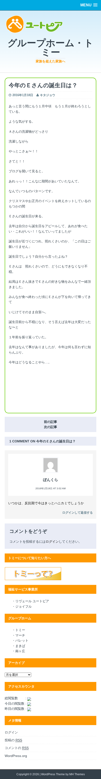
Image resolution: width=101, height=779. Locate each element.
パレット (21, 640)
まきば (20, 646)
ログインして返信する (77, 512)
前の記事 (50, 422)
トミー (20, 630)
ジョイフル (23, 606)
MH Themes (77, 774)
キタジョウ (47, 95)
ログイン (52, 541)
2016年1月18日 (22, 95)
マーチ (20, 635)
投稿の (13, 740)
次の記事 (50, 427)
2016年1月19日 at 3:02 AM (50, 488)
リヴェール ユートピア (32, 601)
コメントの (17, 748)
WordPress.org (16, 756)
